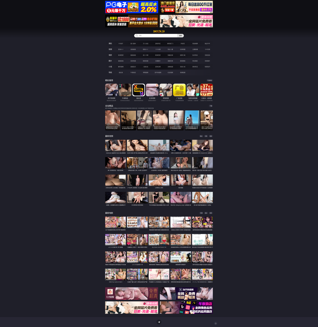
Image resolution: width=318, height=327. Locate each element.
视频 (110, 49)
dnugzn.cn (159, 31)
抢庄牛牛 (207, 43)
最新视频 (109, 136)
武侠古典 (158, 67)
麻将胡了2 (170, 43)
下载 (211, 106)
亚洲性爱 (120, 55)
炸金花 (183, 43)
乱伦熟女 (195, 55)
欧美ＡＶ (145, 49)
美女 (201, 136)
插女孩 (121, 72)
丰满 (201, 213)
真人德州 (133, 43)
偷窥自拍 (120, 61)
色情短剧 (182, 72)
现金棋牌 (195, 43)
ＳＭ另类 (207, 49)
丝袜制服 (182, 49)
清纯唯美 (182, 61)
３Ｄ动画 (158, 49)
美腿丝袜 (170, 61)
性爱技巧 (207, 67)
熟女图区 (195, 61)
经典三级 (182, 55)
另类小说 (182, 67)
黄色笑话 (195, 67)
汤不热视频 (158, 72)
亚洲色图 (133, 61)
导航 (110, 72)
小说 (110, 67)
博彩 (110, 43)
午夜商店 (133, 72)
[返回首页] (216, 323)
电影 (110, 55)
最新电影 (109, 213)
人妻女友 (145, 67)
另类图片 (207, 61)
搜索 (180, 36)
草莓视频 (145, 72)
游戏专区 (158, 43)
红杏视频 (170, 72)
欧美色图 (145, 61)
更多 (211, 136)
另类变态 (207, 55)
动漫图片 (158, 61)
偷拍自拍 (133, 55)
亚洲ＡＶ (120, 49)
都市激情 (120, 67)
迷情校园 (170, 67)
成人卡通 (145, 55)
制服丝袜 (170, 55)
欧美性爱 (158, 55)
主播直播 (195, 49)
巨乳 (206, 136)
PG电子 (121, 43)
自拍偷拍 (133, 49)
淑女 (206, 213)
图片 (110, 61)
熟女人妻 (170, 49)
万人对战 (145, 43)
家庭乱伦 (133, 67)
